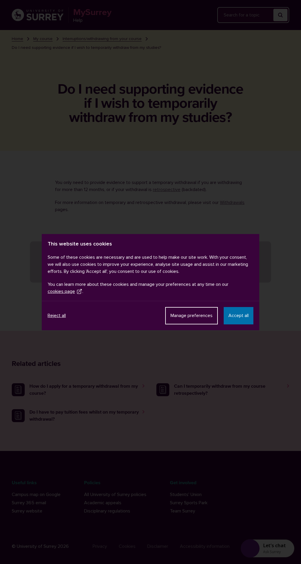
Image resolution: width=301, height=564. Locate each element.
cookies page (61, 291)
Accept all (238, 316)
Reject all (57, 316)
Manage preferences (191, 316)
